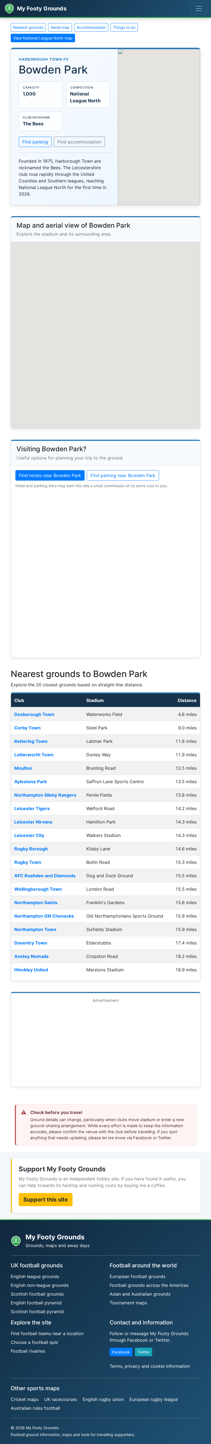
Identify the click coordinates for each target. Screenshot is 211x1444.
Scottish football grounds (37, 1294)
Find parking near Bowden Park (123, 475)
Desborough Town (34, 714)
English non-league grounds (40, 1285)
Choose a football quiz (34, 1342)
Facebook (121, 1352)
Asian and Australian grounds (140, 1294)
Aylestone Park (30, 781)
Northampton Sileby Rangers (45, 795)
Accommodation (91, 27)
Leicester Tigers (32, 808)
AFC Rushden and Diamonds (45, 875)
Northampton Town (35, 929)
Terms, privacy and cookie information (150, 1366)
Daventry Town (30, 943)
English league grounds (35, 1276)
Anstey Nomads (31, 956)
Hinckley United (31, 969)
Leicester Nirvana (33, 822)
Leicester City (29, 835)
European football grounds (137, 1276)
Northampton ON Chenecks (44, 916)
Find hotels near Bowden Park (50, 475)
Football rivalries (28, 1351)
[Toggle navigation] (199, 8)
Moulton (23, 768)
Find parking (35, 142)
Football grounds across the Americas (149, 1285)
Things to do (124, 27)
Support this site (45, 1199)
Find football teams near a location (47, 1333)
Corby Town (27, 728)
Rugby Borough (31, 848)
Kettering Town (31, 741)
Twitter (143, 1352)
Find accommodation (79, 142)
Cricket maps (24, 1399)
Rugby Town (27, 862)
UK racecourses (60, 1399)
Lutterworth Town (34, 754)
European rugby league (153, 1399)
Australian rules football (35, 1408)
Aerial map (60, 27)
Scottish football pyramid (37, 1311)
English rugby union (103, 1399)
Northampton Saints (35, 902)
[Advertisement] (105, 1043)
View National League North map (43, 38)
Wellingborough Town (38, 889)
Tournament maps (128, 1302)
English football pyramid (36, 1302)
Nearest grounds (28, 27)
